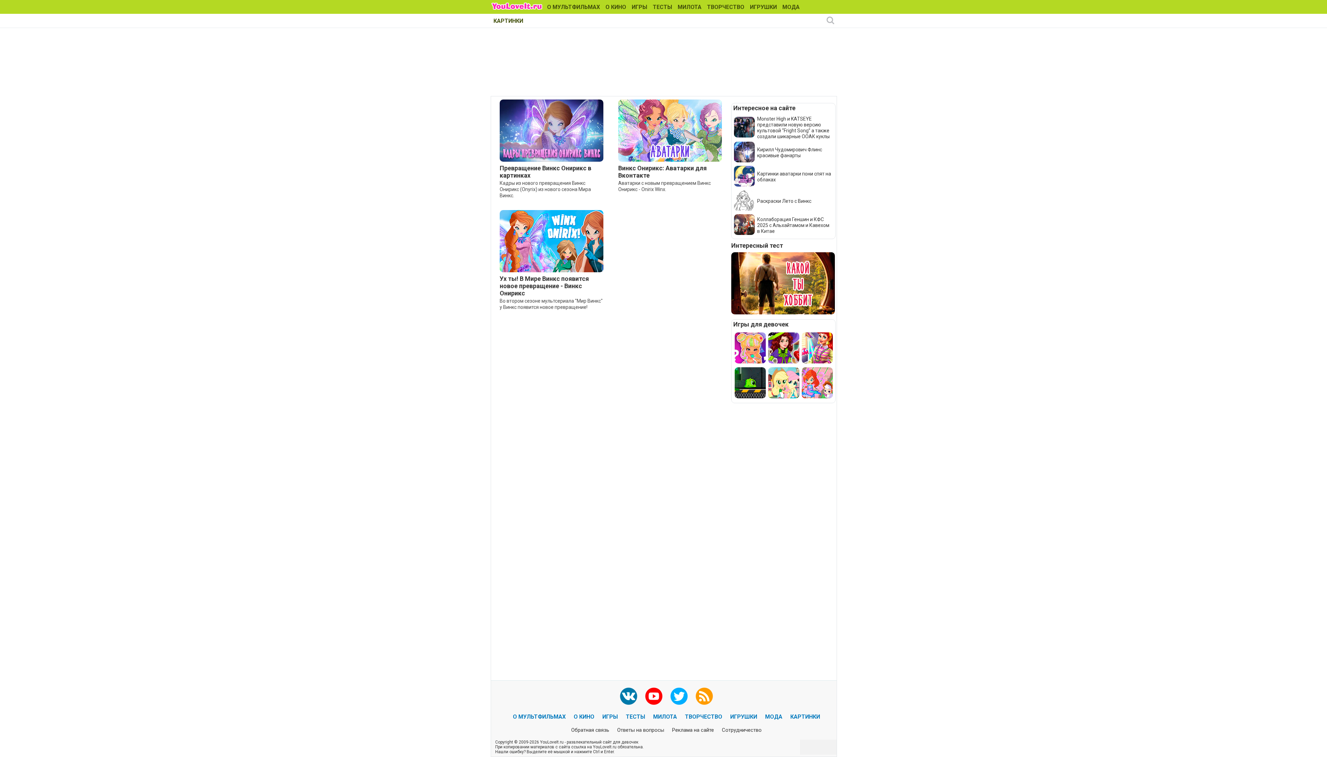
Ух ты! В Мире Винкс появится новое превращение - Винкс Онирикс (544, 286)
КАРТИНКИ (508, 21)
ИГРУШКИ (763, 7)
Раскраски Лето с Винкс (784, 201)
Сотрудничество (742, 730)
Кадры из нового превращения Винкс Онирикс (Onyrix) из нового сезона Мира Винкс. (545, 189)
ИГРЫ (639, 7)
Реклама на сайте (693, 730)
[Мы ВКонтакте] (628, 696)
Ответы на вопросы (640, 730)
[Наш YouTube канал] (653, 696)
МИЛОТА (690, 7)
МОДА (791, 7)
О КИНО (615, 7)
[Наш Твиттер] (679, 696)
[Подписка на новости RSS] (704, 696)
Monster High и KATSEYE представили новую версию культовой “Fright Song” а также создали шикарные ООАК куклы (793, 127)
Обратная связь (590, 730)
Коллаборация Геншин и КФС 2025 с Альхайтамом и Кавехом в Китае (793, 225)
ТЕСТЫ (662, 7)
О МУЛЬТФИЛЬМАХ (573, 7)
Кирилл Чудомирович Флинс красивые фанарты (789, 152)
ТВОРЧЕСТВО (725, 7)
